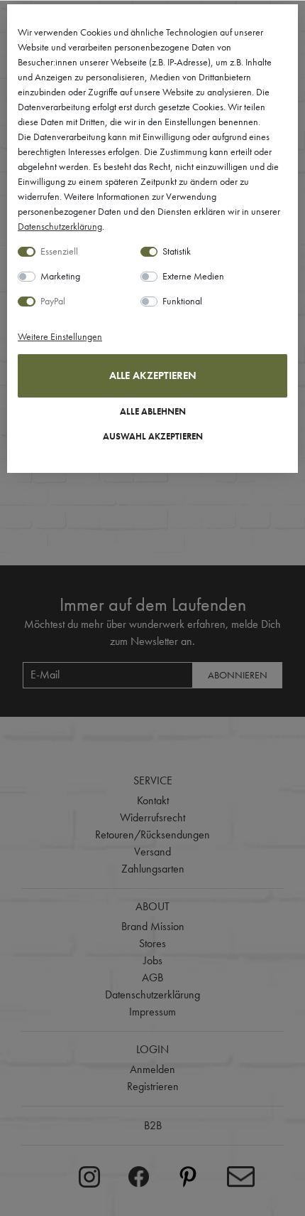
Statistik (176, 251)
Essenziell (59, 251)
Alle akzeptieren (152, 375)
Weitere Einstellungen (60, 336)
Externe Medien (193, 276)
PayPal (52, 300)
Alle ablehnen (153, 411)
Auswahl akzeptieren (153, 436)
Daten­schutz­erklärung (60, 226)
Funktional (182, 300)
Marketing (60, 276)
